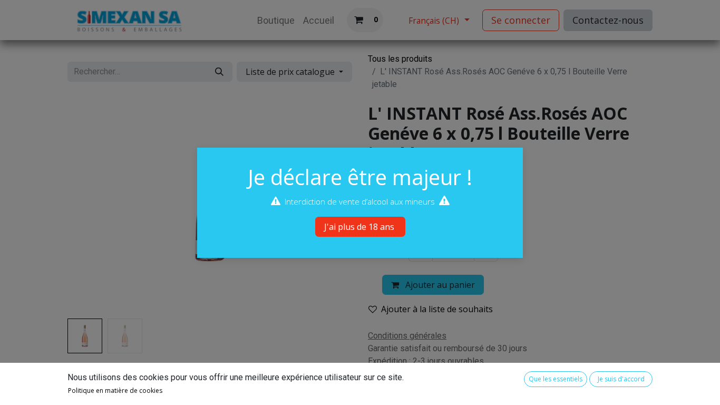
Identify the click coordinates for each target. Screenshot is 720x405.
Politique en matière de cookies (115, 390)
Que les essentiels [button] (555, 378)
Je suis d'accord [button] (621, 378)
